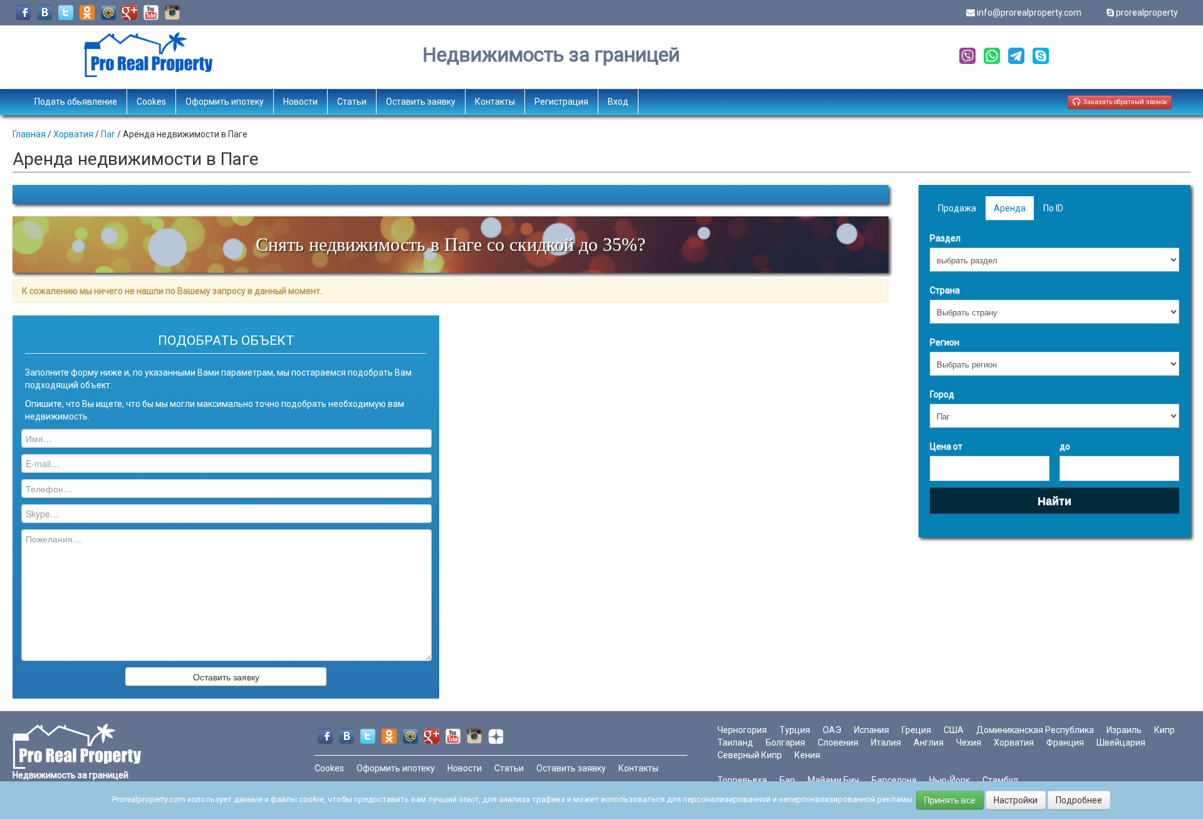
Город (942, 394)
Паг (108, 134)
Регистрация (561, 102)
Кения (807, 755)
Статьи (352, 102)
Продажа (957, 208)
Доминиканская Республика (1035, 730)
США (954, 730)
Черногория (742, 730)
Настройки (1016, 800)
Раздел (945, 238)
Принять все (950, 800)
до (1065, 446)
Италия (886, 742)
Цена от (946, 446)
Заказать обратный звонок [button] (1124, 102)
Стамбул (1000, 780)
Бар (787, 780)
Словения (838, 742)
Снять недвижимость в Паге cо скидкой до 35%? (450, 244)
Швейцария (1120, 742)
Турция (794, 730)
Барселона (894, 780)
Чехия (968, 742)
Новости (300, 102)
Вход (618, 102)
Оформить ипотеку (224, 102)
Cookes (151, 102)
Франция (1065, 742)
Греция (916, 730)
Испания (871, 730)
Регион (944, 342)
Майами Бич (833, 780)
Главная (29, 134)
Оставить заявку (421, 102)
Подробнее (1079, 800)
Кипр (1164, 730)
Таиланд (735, 742)
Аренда (1010, 208)
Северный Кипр (749, 755)
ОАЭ (832, 730)
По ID (1053, 208)
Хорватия (73, 134)
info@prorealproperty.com (1029, 13)
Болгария (785, 742)
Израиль (1124, 730)
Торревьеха (742, 780)
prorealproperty (1147, 13)
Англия (929, 742)
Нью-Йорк (949, 780)
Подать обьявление (75, 102)
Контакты (495, 102)
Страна (945, 290)
